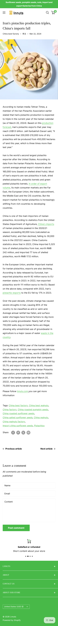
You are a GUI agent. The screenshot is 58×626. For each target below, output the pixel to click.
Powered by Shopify (12, 620)
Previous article (13, 448)
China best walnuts (38, 405)
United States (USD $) (14, 606)
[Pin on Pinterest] (18, 432)
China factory (10, 409)
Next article (46, 448)
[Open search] (47, 12)
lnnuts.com (22, 391)
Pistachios (39, 425)
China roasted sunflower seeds (18, 413)
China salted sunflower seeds (18, 417)
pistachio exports (12, 292)
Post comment (16, 528)
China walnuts (41, 417)
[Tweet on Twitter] (23, 432)
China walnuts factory (14, 421)
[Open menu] (4, 12)
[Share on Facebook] (13, 432)
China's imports (46, 224)
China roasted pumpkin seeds (33, 409)
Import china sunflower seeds (18, 425)
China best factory (11, 34)
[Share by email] (28, 432)
